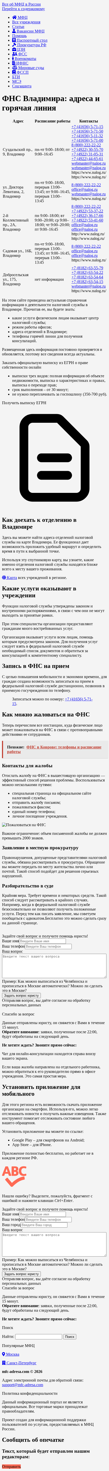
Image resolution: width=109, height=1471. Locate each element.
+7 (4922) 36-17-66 (87, 215)
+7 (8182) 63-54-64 (87, 277)
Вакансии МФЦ (30, 31)
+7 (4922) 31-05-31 (87, 154)
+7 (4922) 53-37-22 (87, 211)
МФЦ (22, 17)
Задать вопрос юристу (21, 995)
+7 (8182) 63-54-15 (87, 281)
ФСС (22, 54)
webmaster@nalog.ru (88, 163)
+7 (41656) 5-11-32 (87, 136)
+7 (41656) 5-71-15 (87, 126)
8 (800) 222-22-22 (86, 145)
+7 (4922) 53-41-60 (87, 220)
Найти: (8, 1336)
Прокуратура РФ (31, 45)
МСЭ (16, 81)
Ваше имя (10, 941)
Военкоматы (25, 58)
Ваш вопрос (12, 951)
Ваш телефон (13, 946)
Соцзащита (21, 86)
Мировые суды (30, 68)
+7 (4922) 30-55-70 (87, 149)
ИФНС (21, 63)
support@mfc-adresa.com (22, 1385)
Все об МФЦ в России (21, 4)
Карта (11, 577)
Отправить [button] (11, 1466)
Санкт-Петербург (21, 1363)
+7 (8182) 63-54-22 (87, 272)
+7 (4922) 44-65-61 (87, 159)
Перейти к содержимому (23, 9)
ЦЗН (20, 49)
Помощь (19, 36)
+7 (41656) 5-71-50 (87, 131)
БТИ (16, 77)
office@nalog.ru (84, 189)
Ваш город (11, 1225)
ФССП (22, 72)
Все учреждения (26, 22)
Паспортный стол (31, 40)
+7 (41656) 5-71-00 (87, 140)
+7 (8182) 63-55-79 (87, 268)
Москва (12, 1354)
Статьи (18, 26)
